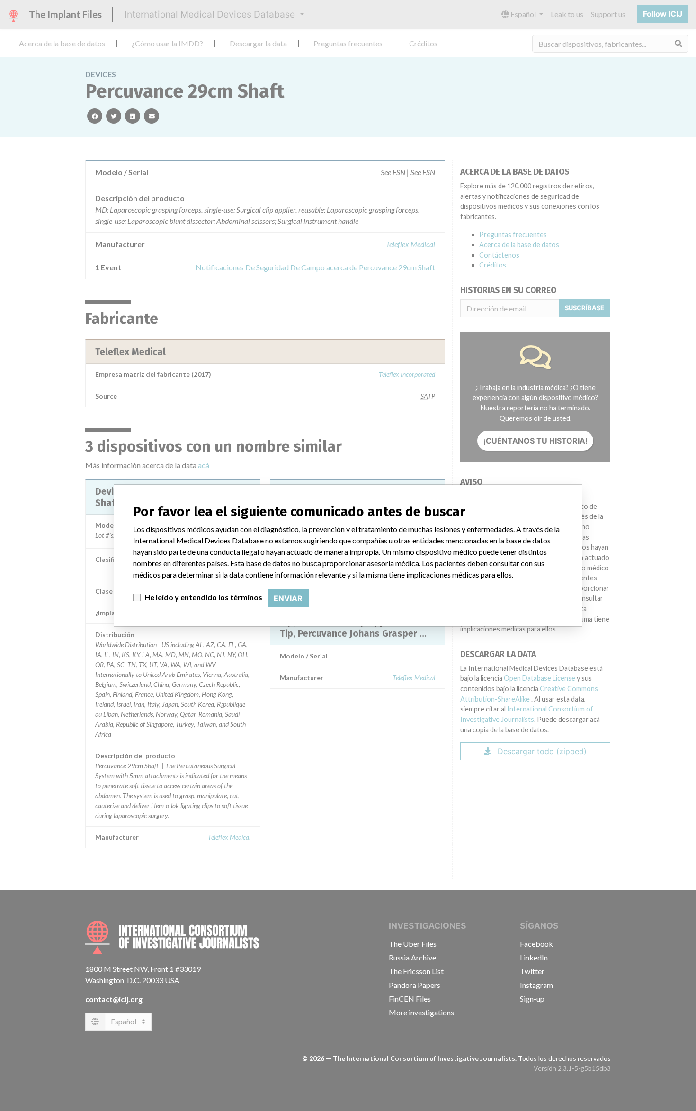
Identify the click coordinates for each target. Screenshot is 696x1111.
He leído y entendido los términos (203, 597)
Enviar (288, 598)
